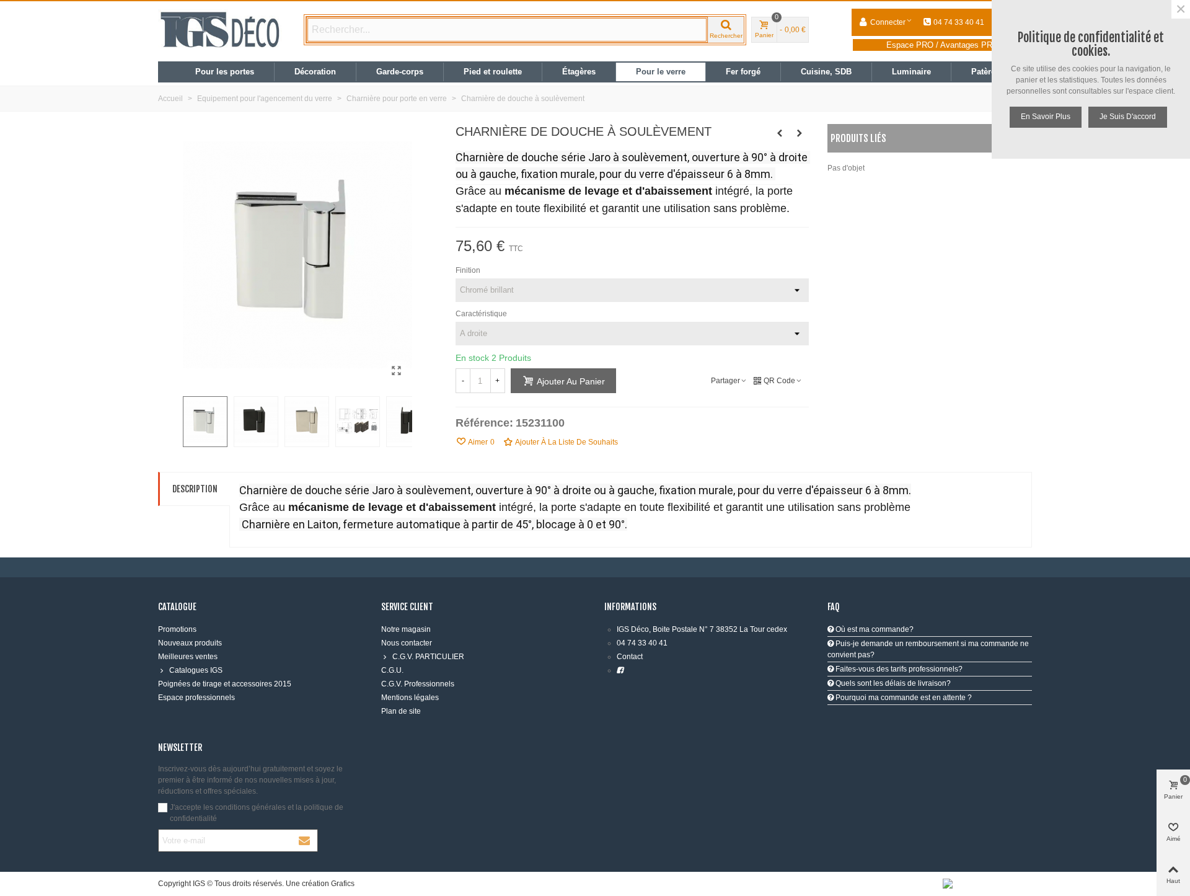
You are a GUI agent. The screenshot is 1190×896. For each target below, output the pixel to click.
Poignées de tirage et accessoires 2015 (224, 684)
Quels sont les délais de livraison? (892, 683)
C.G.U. (392, 670)
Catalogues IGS (196, 670)
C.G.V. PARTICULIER (428, 656)
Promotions (177, 629)
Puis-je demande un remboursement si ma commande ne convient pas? (928, 649)
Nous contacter (406, 643)
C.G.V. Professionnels (417, 684)
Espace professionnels (196, 697)
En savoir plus (1045, 116)
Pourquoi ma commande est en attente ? (903, 697)
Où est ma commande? (874, 629)
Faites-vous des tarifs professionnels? (898, 669)
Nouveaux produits (190, 643)
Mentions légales (410, 697)
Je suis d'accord (1128, 116)
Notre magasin (406, 629)
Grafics (343, 883)
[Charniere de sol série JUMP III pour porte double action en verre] (779, 133)
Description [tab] (195, 489)
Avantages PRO (969, 45)
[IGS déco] (220, 29)
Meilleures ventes (188, 656)
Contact (630, 656)
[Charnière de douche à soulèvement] (396, 371)
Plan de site (401, 711)
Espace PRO (909, 45)
